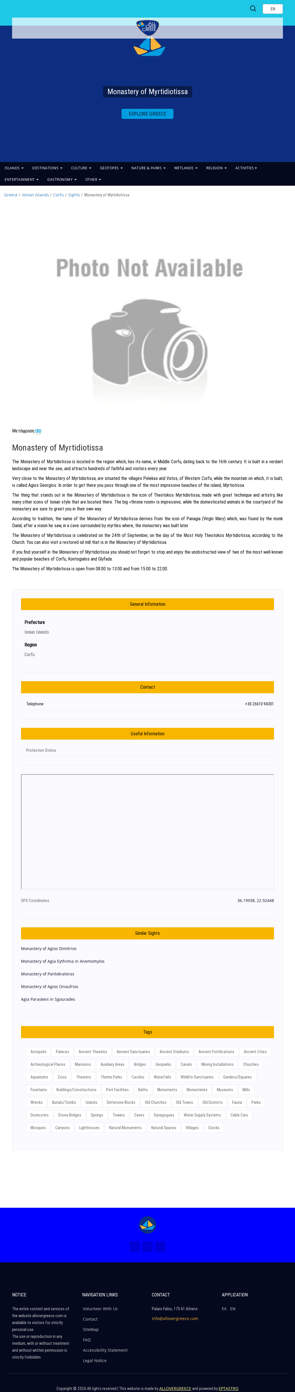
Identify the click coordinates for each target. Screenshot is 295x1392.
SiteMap (91, 1329)
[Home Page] (147, 1225)
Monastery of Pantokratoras (47, 974)
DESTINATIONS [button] (46, 168)
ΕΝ (233, 1308)
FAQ (87, 1339)
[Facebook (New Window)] (135, 1246)
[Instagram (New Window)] (147, 1246)
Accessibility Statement (105, 1350)
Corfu (58, 194)
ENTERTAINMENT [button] (20, 179)
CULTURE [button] (79, 168)
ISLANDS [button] (13, 168)
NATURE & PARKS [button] (147, 168)
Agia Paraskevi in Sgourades (48, 999)
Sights (74, 194)
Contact (90, 1319)
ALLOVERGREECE (175, 1388)
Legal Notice (95, 1360)
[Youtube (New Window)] (160, 1246)
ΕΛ (224, 1308)
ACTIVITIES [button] (244, 168)
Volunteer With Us (100, 1308)
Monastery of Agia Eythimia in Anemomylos (63, 961)
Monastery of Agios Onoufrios (49, 986)
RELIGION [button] (215, 168)
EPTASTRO (229, 1388)
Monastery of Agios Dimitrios (49, 948)
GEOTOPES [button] (110, 168)
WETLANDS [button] (184, 168)
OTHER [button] (91, 179)
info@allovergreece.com (175, 1318)
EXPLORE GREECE (147, 114)
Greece (11, 194)
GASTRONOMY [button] (60, 179)
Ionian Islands (35, 194)
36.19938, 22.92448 (255, 900)
